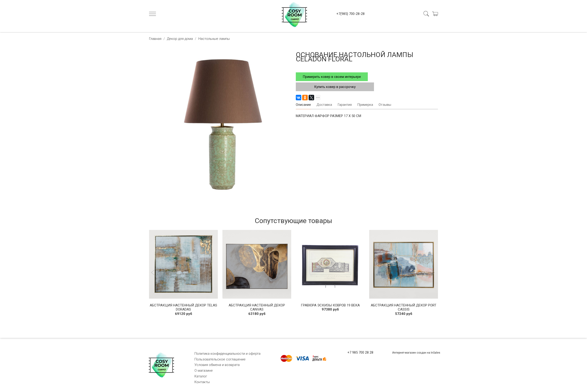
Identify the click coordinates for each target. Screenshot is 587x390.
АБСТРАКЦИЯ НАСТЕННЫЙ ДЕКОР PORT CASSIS (403, 307)
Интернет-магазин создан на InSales (416, 352)
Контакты (202, 382)
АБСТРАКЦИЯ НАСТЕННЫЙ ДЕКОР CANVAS (257, 307)
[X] (311, 97)
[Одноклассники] (305, 97)
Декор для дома (180, 39)
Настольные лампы (214, 39)
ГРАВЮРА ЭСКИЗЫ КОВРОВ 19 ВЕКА (330, 305)
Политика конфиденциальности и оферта (227, 354)
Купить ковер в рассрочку (335, 87)
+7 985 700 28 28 (360, 352)
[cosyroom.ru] (293, 13)
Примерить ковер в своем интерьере (332, 77)
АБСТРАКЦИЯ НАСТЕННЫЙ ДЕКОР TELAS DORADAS (183, 307)
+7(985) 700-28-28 (350, 14)
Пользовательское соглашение (220, 359)
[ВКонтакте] (298, 97)
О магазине (203, 370)
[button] (154, 273)
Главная (155, 39)
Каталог (200, 376)
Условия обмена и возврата (217, 365)
